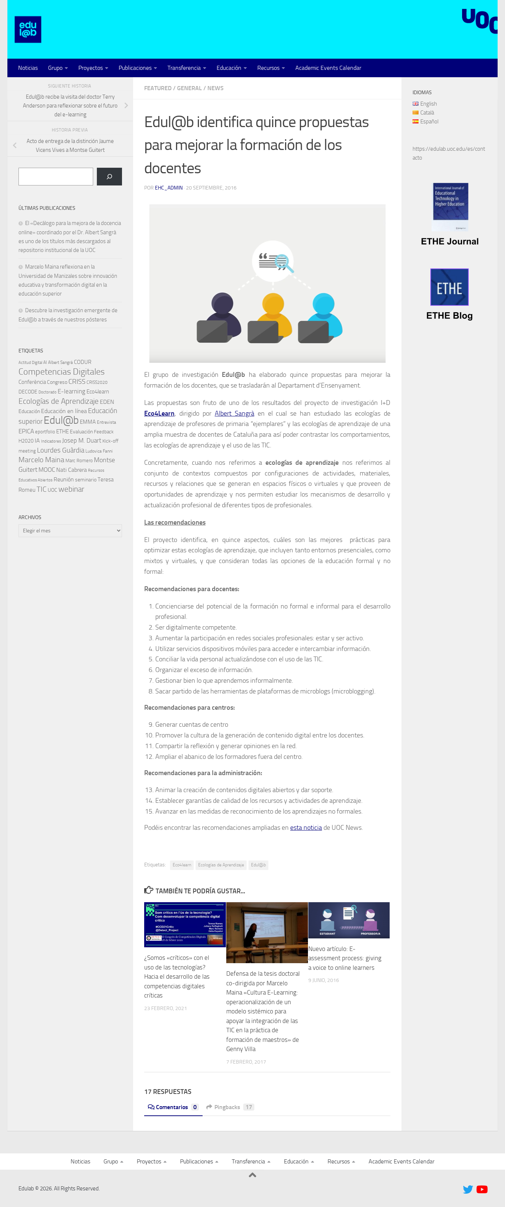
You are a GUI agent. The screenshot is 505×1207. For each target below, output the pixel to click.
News (215, 88)
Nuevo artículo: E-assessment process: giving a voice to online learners (345, 958)
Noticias (28, 67)
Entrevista (106, 422)
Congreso (57, 382)
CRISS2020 (97, 382)
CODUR (82, 362)
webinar (71, 489)
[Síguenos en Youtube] (481, 1189)
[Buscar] (109, 176)
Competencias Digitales (61, 371)
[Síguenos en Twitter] (468, 1189)
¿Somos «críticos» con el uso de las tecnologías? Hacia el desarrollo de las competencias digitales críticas (177, 976)
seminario (85, 480)
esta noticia (306, 828)
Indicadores (51, 441)
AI (45, 362)
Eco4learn (182, 864)
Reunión (64, 479)
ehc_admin (169, 188)
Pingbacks (233, 1107)
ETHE (62, 431)
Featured (158, 88)
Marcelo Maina (41, 460)
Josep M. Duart (81, 440)
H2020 (26, 441)
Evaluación (81, 432)
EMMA (88, 422)
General (189, 88)
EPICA (26, 431)
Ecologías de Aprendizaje (221, 864)
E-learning (71, 391)
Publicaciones (135, 67)
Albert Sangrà (234, 413)
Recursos (268, 67)
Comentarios (176, 1107)
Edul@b (258, 864)
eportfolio (45, 431)
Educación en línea (64, 411)
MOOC (46, 469)
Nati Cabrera (71, 469)
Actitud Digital (30, 362)
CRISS (76, 381)
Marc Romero (79, 460)
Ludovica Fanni (99, 451)
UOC (52, 490)
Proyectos (90, 67)
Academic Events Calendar (328, 67)
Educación (229, 67)
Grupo (55, 67)
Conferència (32, 382)
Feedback (103, 431)
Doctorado (47, 392)
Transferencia (184, 67)
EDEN (107, 401)
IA (37, 440)
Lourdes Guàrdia (60, 450)
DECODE (27, 392)
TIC (42, 489)
